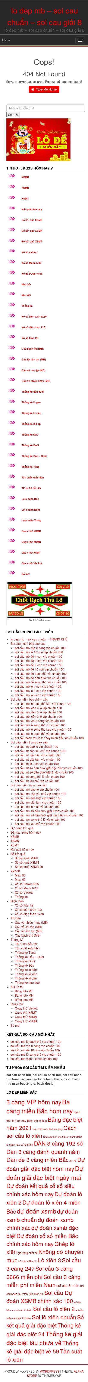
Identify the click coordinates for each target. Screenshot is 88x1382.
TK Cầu (16, 918)
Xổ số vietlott (29, 252)
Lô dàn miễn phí (27, 1261)
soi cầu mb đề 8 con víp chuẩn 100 (38, 665)
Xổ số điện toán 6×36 (29, 914)
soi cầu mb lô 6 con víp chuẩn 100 (38, 691)
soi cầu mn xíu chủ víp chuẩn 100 (37, 824)
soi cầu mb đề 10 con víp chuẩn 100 (39, 669)
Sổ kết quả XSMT (32, 241)
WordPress (49, 1371)
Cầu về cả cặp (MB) (33, 370)
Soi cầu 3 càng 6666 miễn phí (39, 1272)
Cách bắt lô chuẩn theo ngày (48, 1129)
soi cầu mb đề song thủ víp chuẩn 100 (41, 682)
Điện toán (17, 901)
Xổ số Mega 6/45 (31, 263)
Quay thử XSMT (31, 552)
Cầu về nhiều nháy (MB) (36, 381)
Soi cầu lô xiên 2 (54, 1308)
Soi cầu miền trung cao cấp (29, 742)
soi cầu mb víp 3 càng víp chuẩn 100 (40, 721)
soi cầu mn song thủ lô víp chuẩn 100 (40, 819)
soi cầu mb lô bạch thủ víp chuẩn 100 (40, 733)
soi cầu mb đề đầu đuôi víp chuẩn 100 (41, 678)
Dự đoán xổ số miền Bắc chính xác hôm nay (42, 1239)
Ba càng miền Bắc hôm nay (39, 1106)
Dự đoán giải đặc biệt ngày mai (44, 1172)
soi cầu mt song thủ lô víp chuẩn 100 (40, 776)
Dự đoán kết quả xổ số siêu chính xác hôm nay (40, 1189)
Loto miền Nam (31, 510)
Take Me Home (46, 89)
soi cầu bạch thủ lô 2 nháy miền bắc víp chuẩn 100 (49, 738)
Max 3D (26, 284)
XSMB (25, 177)
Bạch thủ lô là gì (37, 1121)
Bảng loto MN (24, 995)
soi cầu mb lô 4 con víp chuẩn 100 (38, 686)
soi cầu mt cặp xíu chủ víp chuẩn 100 (40, 751)
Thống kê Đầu (30, 434)
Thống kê (27, 306)
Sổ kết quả (18, 854)
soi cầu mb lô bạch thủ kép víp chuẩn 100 (43, 703)
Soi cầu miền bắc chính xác (29, 699)
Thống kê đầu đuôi (33, 392)
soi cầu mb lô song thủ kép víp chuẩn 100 (43, 729)
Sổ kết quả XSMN (32, 231)
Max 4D (26, 295)
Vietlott (15, 871)
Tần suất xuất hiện (33, 477)
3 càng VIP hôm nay (33, 1101)
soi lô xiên (24, 1318)
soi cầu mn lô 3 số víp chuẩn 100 (37, 806)
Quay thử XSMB (31, 531)
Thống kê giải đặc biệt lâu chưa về (44, 1338)
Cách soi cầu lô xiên (41, 1131)
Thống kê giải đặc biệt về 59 (42, 1347)
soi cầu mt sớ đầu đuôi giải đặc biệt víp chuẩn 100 (49, 768)
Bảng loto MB (24, 1000)
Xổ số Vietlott (24, 892)
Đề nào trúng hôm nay (26, 832)
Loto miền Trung (31, 520)
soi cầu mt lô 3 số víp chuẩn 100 (37, 763)
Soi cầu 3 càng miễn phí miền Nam (43, 1280)
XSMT (25, 198)
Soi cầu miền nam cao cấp (29, 785)
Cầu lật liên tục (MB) (34, 359)
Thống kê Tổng (30, 467)
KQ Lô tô (17, 987)
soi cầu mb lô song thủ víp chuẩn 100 (40, 725)
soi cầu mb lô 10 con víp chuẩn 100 (39, 652)
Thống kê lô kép (31, 424)
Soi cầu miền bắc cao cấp (28, 643)
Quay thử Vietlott (32, 563)
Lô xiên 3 (49, 1260)
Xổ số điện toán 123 (33, 327)
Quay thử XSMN (31, 542)
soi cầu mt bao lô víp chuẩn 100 (36, 746)
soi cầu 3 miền (67, 1285)
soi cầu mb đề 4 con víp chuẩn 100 (38, 656)
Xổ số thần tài (30, 338)
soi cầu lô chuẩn (24, 1310)
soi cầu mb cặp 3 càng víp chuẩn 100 (40, 648)
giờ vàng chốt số (28, 1253)
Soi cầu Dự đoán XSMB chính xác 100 (39, 1296)
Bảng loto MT (24, 991)
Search (13, 114)
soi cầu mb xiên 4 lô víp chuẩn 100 (38, 708)
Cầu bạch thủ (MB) (33, 349)
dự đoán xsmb (36, 1210)
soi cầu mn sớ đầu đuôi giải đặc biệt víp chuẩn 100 (49, 815)
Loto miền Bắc (30, 499)
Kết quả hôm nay (32, 209)
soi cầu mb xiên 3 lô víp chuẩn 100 (38, 712)
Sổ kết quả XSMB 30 (29, 866)
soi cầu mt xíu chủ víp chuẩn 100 (37, 781)
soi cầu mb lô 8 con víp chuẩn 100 (38, 695)
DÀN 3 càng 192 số (58, 1143)
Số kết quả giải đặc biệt (45, 1321)
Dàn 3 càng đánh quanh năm (43, 1151)
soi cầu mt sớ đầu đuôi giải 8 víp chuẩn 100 (44, 772)
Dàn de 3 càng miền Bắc (37, 1159)
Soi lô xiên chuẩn (54, 1317)
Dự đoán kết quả (22, 828)
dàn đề (72, 1161)
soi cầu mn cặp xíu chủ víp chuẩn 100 (40, 794)
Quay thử (17, 1004)
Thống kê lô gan (31, 402)
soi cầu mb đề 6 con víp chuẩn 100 (38, 660)
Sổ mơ (25, 574)
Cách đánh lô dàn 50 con (56, 1136)
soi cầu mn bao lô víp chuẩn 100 (37, 789)
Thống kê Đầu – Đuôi (34, 456)
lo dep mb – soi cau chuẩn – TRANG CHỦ (39, 639)
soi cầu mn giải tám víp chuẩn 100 (38, 802)
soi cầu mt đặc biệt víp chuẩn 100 (37, 755)
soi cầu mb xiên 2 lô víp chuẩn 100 (38, 716)
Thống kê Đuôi (30, 445)
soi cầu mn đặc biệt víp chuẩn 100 (38, 798)
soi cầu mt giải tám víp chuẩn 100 (37, 759)
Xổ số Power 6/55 (32, 273)
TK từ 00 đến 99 (31, 488)
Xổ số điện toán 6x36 (34, 316)
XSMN (25, 188)
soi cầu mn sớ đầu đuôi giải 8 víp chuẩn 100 (45, 811)
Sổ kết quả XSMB (32, 220)
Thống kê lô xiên (31, 413)
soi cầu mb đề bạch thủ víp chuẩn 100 (41, 673)
